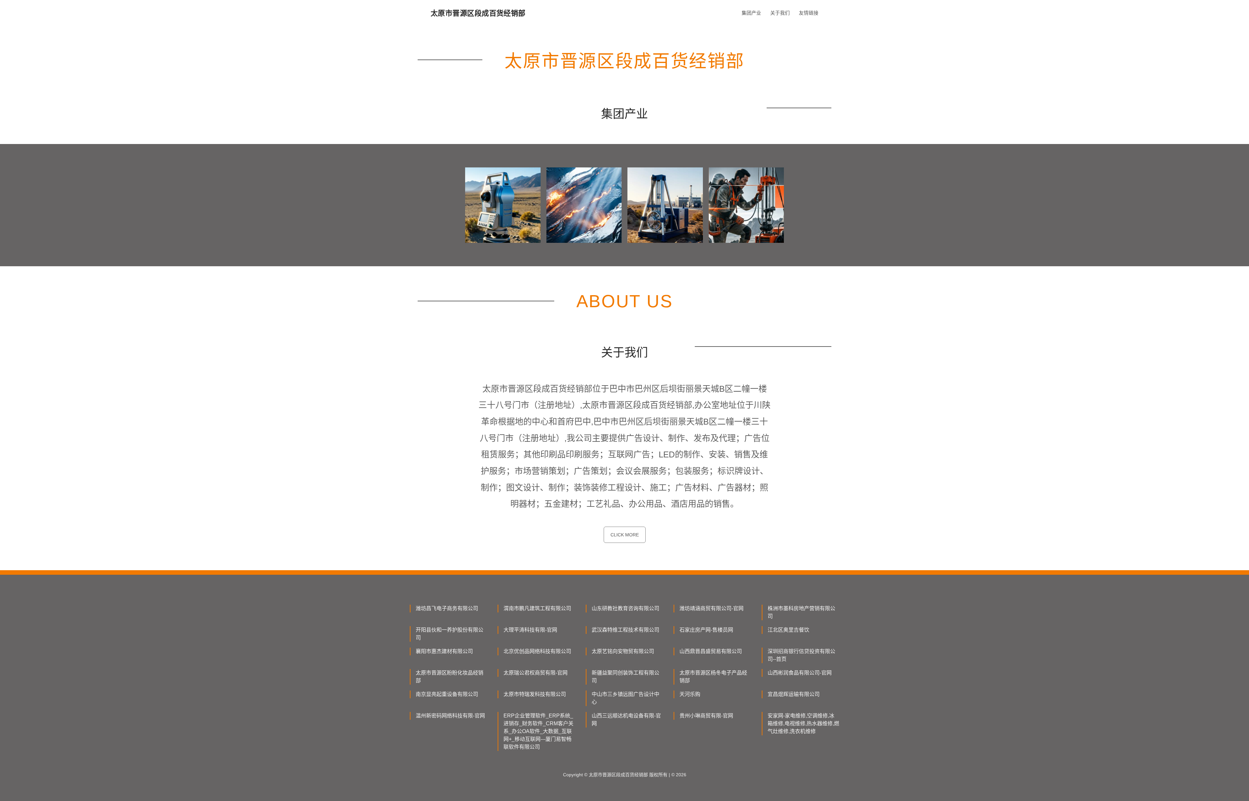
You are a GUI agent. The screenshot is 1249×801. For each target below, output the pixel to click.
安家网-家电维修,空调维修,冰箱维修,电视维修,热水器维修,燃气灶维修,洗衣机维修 (803, 723)
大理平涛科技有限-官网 (530, 630)
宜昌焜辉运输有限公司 (794, 694)
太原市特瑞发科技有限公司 (535, 694)
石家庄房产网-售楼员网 (706, 630)
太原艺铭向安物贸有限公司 (623, 651)
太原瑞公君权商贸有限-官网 (536, 673)
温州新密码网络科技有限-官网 (450, 715)
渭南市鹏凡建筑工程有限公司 (537, 608)
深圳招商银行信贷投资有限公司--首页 (801, 655)
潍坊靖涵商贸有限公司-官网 (711, 608)
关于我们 (780, 13)
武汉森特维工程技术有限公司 (625, 630)
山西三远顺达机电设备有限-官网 (626, 719)
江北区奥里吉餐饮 (788, 630)
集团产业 (751, 13)
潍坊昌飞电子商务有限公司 (447, 608)
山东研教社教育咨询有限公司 (625, 608)
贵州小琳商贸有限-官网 (706, 715)
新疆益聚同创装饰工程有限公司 (625, 676)
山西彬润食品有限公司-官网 (800, 673)
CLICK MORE (625, 534)
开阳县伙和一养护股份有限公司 (449, 633)
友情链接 (808, 13)
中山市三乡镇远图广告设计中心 (625, 698)
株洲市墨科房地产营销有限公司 (801, 612)
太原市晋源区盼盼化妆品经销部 (449, 676)
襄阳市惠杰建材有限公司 (444, 651)
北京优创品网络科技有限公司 (537, 651)
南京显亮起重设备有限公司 (447, 694)
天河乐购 (689, 694)
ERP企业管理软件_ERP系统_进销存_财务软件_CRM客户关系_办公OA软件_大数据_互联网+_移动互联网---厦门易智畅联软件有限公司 (538, 731)
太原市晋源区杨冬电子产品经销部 (713, 676)
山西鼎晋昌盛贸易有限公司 (710, 651)
